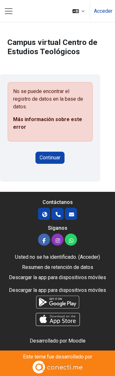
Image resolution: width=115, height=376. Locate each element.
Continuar (50, 158)
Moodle (77, 341)
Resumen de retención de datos (57, 267)
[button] (78, 11)
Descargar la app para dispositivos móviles (57, 277)
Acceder (103, 11)
